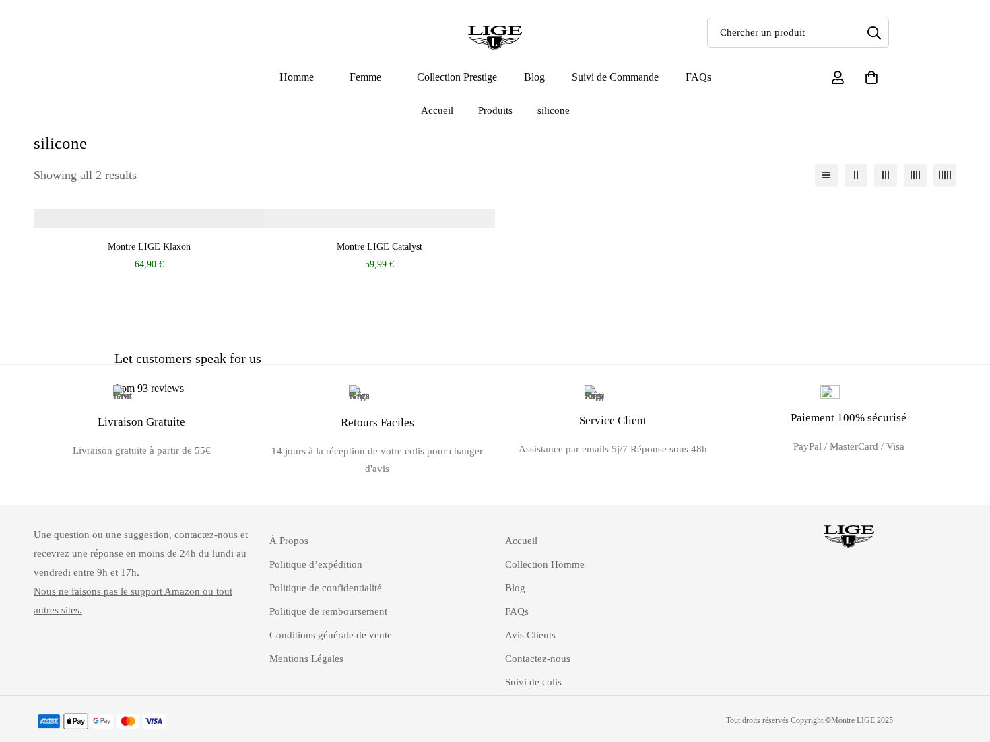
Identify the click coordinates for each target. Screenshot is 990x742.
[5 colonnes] (944, 175)
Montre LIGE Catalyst (379, 246)
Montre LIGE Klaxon (149, 246)
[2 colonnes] (856, 175)
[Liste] (826, 175)
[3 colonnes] (885, 175)
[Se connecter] (838, 77)
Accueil (437, 110)
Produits (495, 110)
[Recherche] (874, 33)
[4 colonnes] (915, 175)
